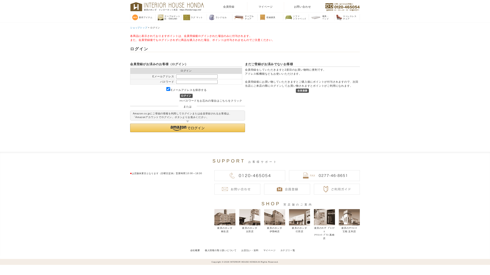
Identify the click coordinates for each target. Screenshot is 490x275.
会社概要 (195, 250)
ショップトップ (138, 27)
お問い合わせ (302, 6)
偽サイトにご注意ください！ (18, 256)
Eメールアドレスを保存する (189, 89)
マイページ (266, 6)
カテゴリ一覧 (287, 250)
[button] (187, 128)
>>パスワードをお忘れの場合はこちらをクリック (210, 100)
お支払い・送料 (250, 250)
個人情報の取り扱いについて (221, 250)
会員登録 (228, 6)
